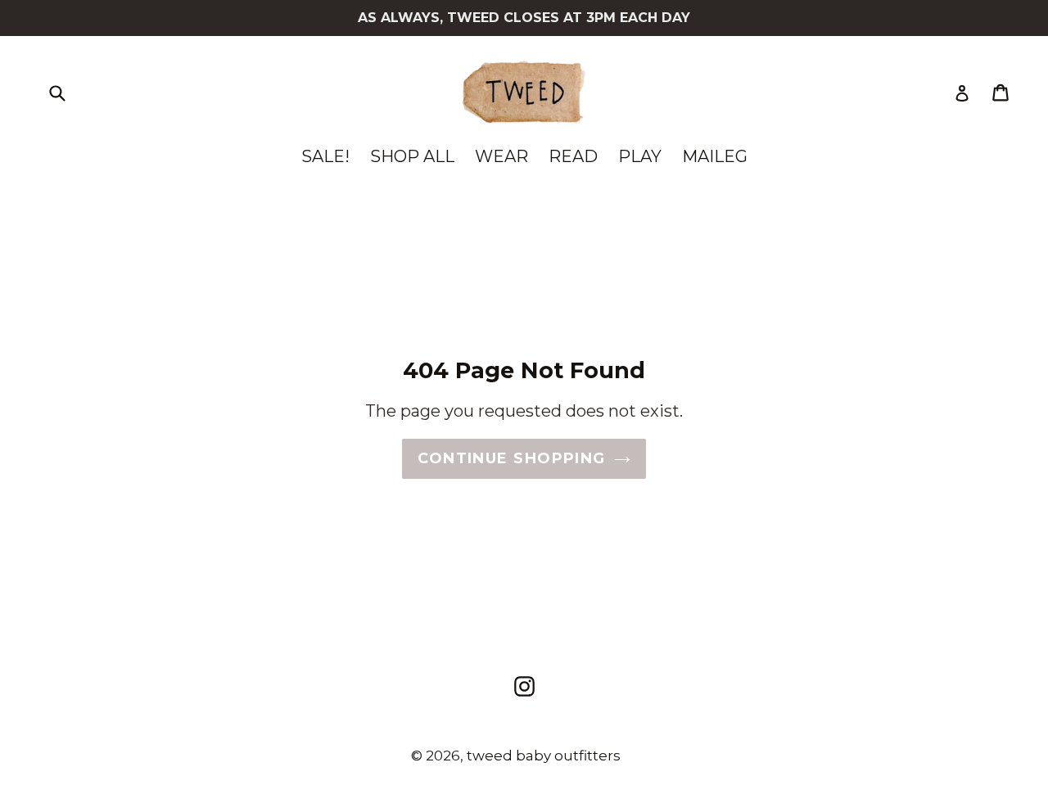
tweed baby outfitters (544, 755)
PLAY (640, 156)
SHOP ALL (412, 156)
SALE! (325, 156)
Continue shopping (511, 458)
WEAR (501, 156)
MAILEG (715, 156)
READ (573, 156)
